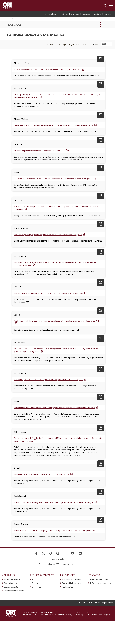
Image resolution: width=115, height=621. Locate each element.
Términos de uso (84, 602)
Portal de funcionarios (71, 579)
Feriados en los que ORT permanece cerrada (57, 564)
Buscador (105, 5)
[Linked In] (65, 553)
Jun (73, 44)
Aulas (34, 579)
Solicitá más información (14, 590)
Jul (69, 44)
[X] (43, 553)
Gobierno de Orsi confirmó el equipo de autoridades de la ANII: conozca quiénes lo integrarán (53, 179)
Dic (47, 44)
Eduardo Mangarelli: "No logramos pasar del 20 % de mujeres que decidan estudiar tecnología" (54, 502)
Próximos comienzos (12, 579)
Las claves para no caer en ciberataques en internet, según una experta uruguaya (48, 379)
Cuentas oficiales (57, 559)
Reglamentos (67, 587)
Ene (96, 44)
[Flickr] (80, 553)
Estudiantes (64, 14)
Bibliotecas (36, 587)
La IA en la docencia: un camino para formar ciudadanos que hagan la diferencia (47, 69)
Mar (87, 44)
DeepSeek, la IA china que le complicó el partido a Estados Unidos (41, 474)
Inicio (6, 19)
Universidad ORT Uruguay (7, 5)
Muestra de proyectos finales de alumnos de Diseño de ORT (39, 150)
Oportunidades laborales (72, 583)
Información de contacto (100, 583)
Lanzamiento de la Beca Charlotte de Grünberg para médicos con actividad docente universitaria (54, 407)
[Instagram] (57, 553)
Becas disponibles (11, 583)
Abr (82, 44)
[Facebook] (36, 553)
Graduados (75, 14)
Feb (92, 44)
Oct (56, 44)
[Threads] (50, 553)
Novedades (16, 19)
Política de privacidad (104, 602)
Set (60, 44)
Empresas (107, 14)
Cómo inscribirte (11, 587)
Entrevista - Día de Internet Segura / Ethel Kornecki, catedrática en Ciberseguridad (48, 293)
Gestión (35, 583)
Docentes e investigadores (91, 14)
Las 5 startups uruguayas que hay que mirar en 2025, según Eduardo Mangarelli (48, 234)
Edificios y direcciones (99, 579)
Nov (51, 44)
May (77, 44)
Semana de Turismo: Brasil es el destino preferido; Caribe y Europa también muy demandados (53, 125)
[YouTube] (72, 553)
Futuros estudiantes (50, 14)
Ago (64, 44)
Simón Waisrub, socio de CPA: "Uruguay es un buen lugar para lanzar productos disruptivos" (53, 530)
